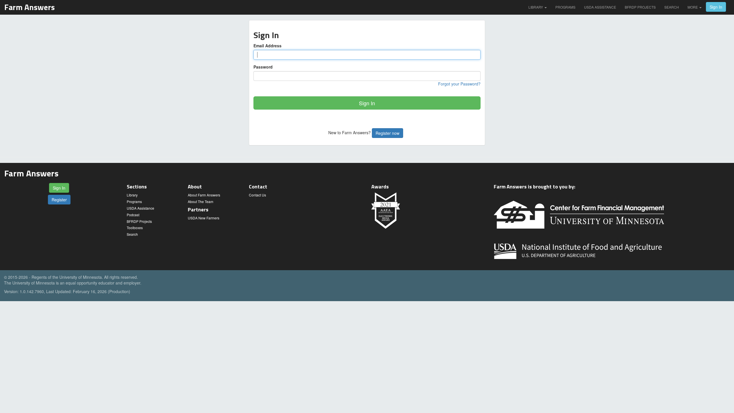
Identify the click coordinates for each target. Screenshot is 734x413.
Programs (565, 7)
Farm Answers (29, 7)
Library (536, 7)
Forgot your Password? (459, 84)
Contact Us (257, 194)
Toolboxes (135, 227)
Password (263, 67)
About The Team (200, 201)
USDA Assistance (600, 7)
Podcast (133, 214)
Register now (387, 133)
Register (59, 199)
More (693, 7)
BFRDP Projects (640, 7)
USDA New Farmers (203, 217)
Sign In (716, 7)
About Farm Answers (204, 194)
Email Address (267, 45)
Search (671, 7)
